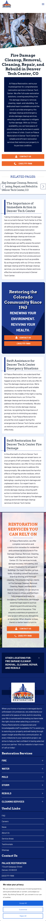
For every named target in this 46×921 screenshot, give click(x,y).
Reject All (23, 916)
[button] (43, 4)
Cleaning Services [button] (13, 801)
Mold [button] (5, 776)
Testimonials (7, 844)
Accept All (23, 903)
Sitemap (5, 850)
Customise (23, 909)
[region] (23, 901)
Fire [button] (4, 760)
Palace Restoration (14, 863)
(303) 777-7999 (8, 876)
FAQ (3, 815)
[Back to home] (7, 4)
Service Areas (8, 838)
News (4, 827)
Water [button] (5, 768)
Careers (5, 821)
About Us (5, 833)
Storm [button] (5, 785)
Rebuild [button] (6, 793)
